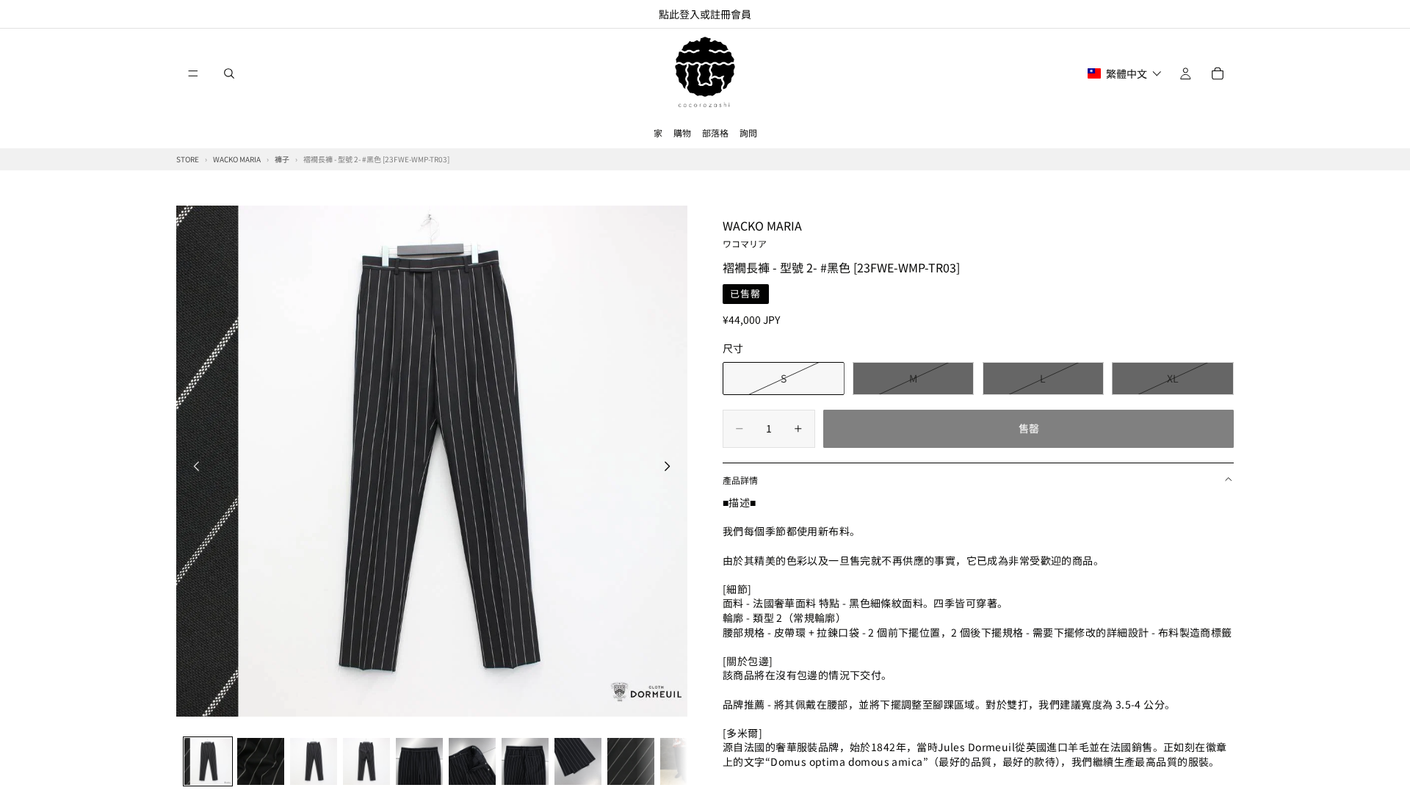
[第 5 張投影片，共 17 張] (419, 761)
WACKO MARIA (762, 233)
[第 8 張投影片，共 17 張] (577, 761)
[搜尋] (229, 73)
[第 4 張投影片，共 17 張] (366, 761)
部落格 (715, 132)
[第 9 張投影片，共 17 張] (630, 761)
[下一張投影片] (671, 468)
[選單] (193, 73)
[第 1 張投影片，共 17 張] (207, 761)
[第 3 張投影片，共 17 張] (313, 761)
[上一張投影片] (192, 468)
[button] (1124, 73)
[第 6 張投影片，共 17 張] (472, 761)
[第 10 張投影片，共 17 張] (683, 761)
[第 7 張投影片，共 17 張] (525, 761)
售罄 (1029, 428)
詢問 (748, 132)
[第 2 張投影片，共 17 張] (260, 761)
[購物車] (1217, 73)
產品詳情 (740, 480)
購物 (682, 132)
